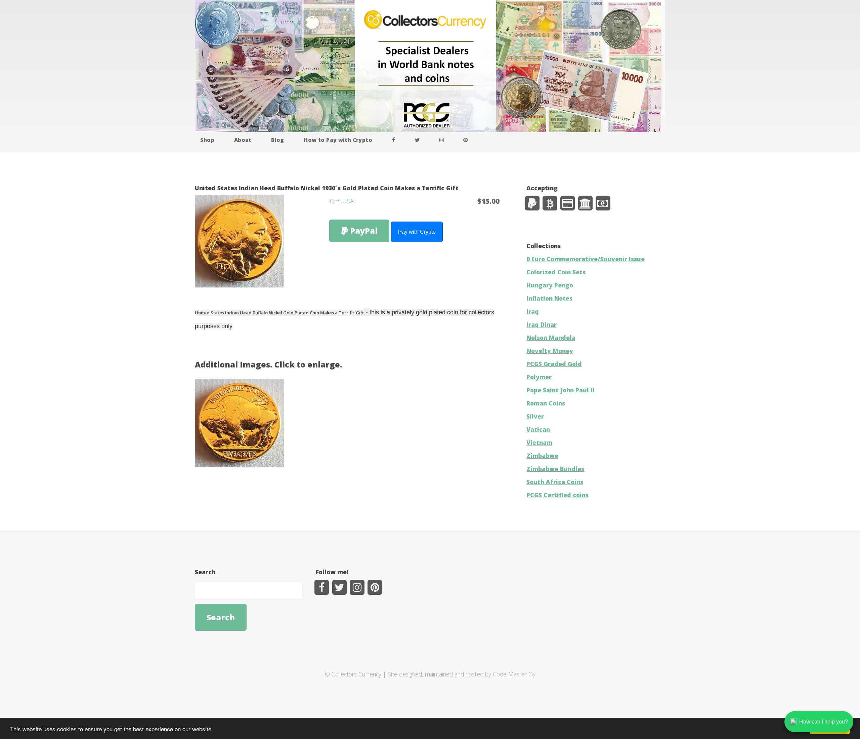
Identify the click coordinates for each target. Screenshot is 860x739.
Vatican (538, 429)
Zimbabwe (542, 456)
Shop (207, 140)
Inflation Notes (549, 298)
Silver (535, 416)
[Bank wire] (585, 203)
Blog (277, 140)
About (243, 140)
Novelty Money (549, 351)
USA (347, 201)
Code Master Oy (514, 674)
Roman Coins (545, 403)
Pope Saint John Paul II (560, 390)
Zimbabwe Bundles (555, 469)
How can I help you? (823, 722)
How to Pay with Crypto (338, 140)
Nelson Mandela (550, 338)
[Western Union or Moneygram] (603, 203)
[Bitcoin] (550, 203)
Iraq (532, 311)
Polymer (539, 377)
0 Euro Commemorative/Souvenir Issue (585, 259)
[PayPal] (532, 203)
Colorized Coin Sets (556, 272)
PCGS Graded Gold (554, 364)
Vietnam (539, 442)
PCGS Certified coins (557, 495)
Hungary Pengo (549, 285)
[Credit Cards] (567, 203)
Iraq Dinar (541, 324)
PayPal (363, 230)
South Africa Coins (554, 482)
